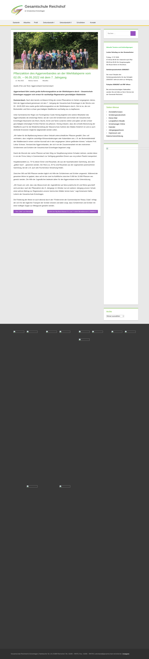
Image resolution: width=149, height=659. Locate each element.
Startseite (16, 22)
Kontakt (93, 22)
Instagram (126, 654)
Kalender (112, 127)
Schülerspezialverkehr (117, 115)
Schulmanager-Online (117, 124)
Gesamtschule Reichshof (45, 6)
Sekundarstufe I (48, 22)
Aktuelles (27, 22)
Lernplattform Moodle (117, 121)
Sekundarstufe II (65, 22)
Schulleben (81, 22)
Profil (36, 22)
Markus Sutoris (33, 80)
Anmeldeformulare (115, 112)
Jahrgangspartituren (116, 130)
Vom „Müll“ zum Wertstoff (24, 212)
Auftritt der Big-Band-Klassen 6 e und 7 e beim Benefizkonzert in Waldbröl (72, 212)
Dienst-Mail (113, 118)
